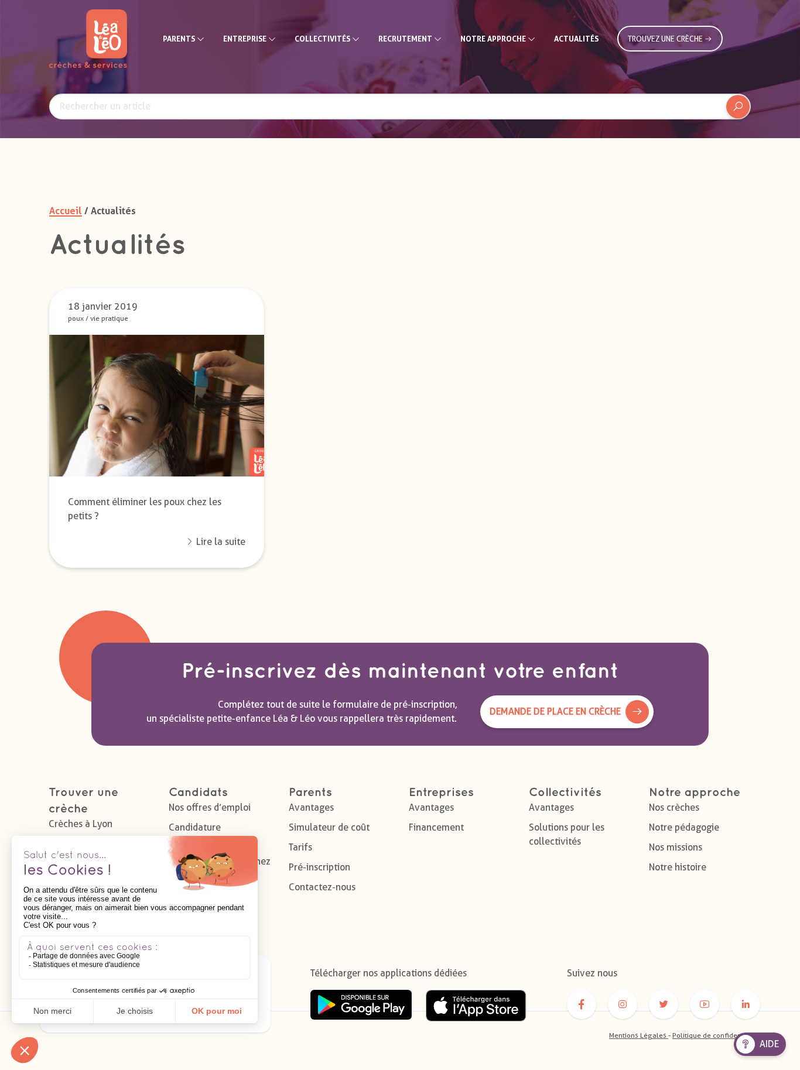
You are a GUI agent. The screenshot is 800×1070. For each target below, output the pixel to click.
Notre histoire (677, 867)
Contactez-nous (322, 887)
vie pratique (109, 318)
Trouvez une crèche (666, 38)
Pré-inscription (319, 867)
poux (76, 318)
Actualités (576, 38)
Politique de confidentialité (716, 1035)
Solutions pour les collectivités (566, 834)
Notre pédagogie (684, 827)
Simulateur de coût (329, 827)
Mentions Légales (638, 1035)
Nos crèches (674, 807)
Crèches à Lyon (80, 823)
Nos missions (675, 847)
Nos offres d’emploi (210, 807)
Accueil (65, 211)
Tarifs (300, 847)
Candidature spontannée (195, 834)
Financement (436, 827)
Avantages (311, 807)
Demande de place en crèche (555, 711)
